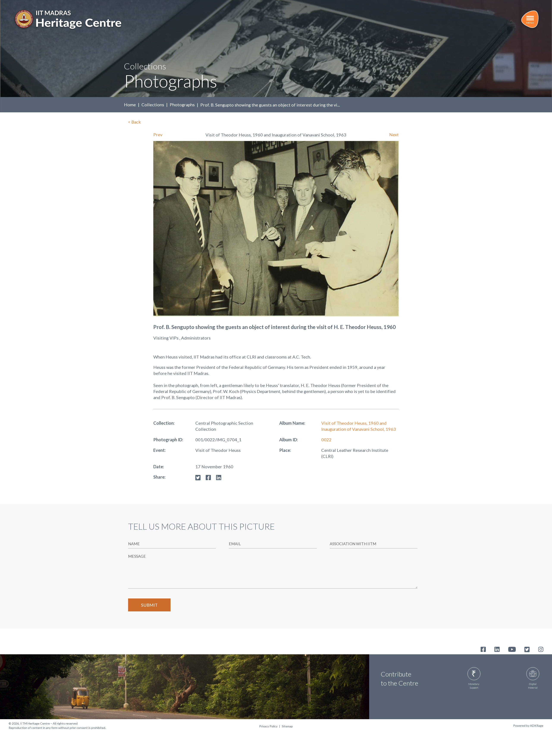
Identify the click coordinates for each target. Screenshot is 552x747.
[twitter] (198, 476)
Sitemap (287, 726)
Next (394, 134)
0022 (326, 439)
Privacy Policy (268, 726)
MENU (530, 22)
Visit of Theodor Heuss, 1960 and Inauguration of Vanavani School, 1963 (358, 426)
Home (130, 104)
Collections (152, 104)
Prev (157, 134)
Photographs (182, 104)
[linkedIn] (218, 476)
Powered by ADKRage (528, 725)
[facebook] (208, 476)
